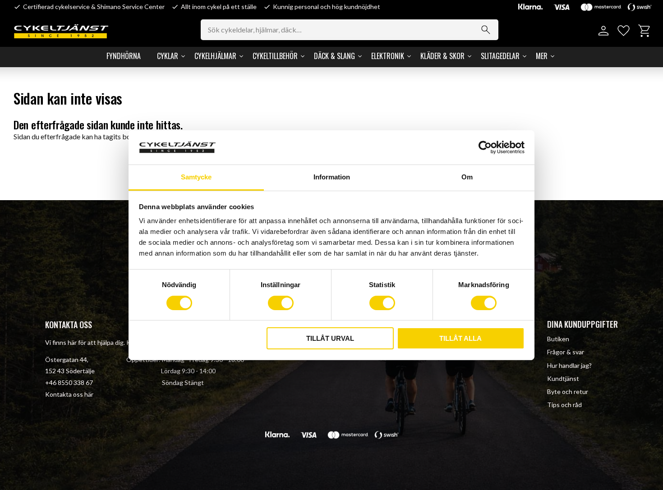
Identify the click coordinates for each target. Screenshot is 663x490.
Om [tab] (467, 177)
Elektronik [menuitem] (387, 55)
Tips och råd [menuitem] (564, 404)
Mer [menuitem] (542, 55)
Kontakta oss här (69, 394)
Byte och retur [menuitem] (567, 391)
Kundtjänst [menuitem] (563, 378)
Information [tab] (331, 177)
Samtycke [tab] (196, 177)
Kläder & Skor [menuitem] (442, 55)
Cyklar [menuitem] (167, 55)
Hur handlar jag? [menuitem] (569, 365)
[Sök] (486, 30)
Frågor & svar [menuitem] (565, 352)
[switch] (281, 303)
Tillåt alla (460, 338)
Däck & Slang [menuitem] (334, 55)
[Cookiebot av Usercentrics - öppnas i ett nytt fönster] (485, 147)
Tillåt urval (330, 338)
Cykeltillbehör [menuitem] (275, 55)
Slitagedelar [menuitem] (500, 55)
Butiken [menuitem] (558, 339)
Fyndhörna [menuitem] (123, 55)
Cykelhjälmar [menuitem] (215, 55)
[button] (623, 30)
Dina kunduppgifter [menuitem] (582, 324)
